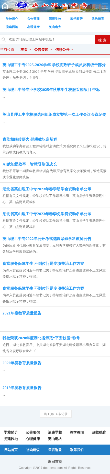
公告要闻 (33, 18)
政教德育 (98, 18)
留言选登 (55, 450)
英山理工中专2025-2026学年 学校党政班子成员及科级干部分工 (54, 66)
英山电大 (55, 27)
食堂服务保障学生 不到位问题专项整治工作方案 (43, 288)
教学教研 (76, 18)
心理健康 (33, 27)
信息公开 (62, 49)
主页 (24, 49)
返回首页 (55, 461)
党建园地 (12, 27)
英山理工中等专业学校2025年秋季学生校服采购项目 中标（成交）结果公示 (51, 90)
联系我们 (77, 450)
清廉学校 (55, 18)
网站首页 (11, 450)
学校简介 (12, 18)
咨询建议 (33, 450)
